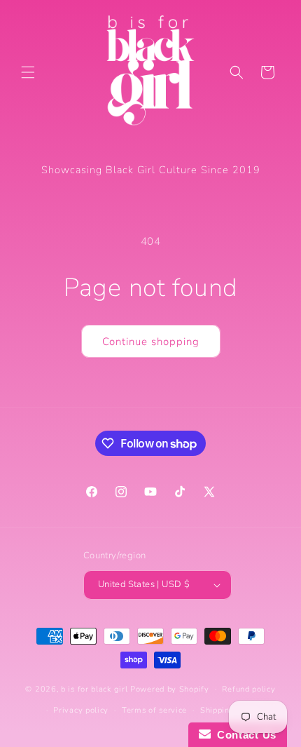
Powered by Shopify (169, 688)
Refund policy (248, 689)
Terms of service (154, 710)
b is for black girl (94, 688)
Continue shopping (151, 342)
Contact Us (243, 735)
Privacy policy (80, 710)
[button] (28, 72)
